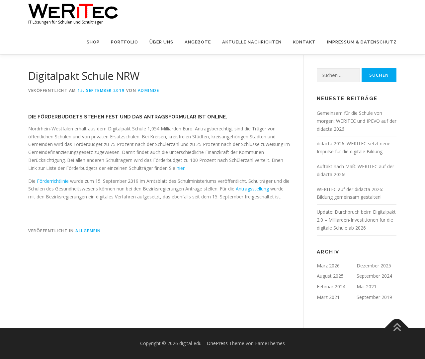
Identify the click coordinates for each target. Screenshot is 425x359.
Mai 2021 (367, 286)
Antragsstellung (252, 188)
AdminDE (148, 90)
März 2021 (328, 297)
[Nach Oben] (397, 327)
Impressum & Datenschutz (362, 41)
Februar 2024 (331, 286)
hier (181, 168)
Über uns (161, 41)
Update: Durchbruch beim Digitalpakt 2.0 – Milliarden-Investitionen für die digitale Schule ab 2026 (356, 220)
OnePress (217, 343)
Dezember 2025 (374, 265)
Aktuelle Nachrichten (252, 41)
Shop (93, 41)
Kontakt (304, 41)
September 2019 (374, 297)
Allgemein (88, 231)
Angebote (198, 41)
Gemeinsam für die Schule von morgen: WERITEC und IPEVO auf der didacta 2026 (356, 121)
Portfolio (124, 41)
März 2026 (328, 265)
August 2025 (330, 276)
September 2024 (374, 276)
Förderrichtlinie (52, 181)
